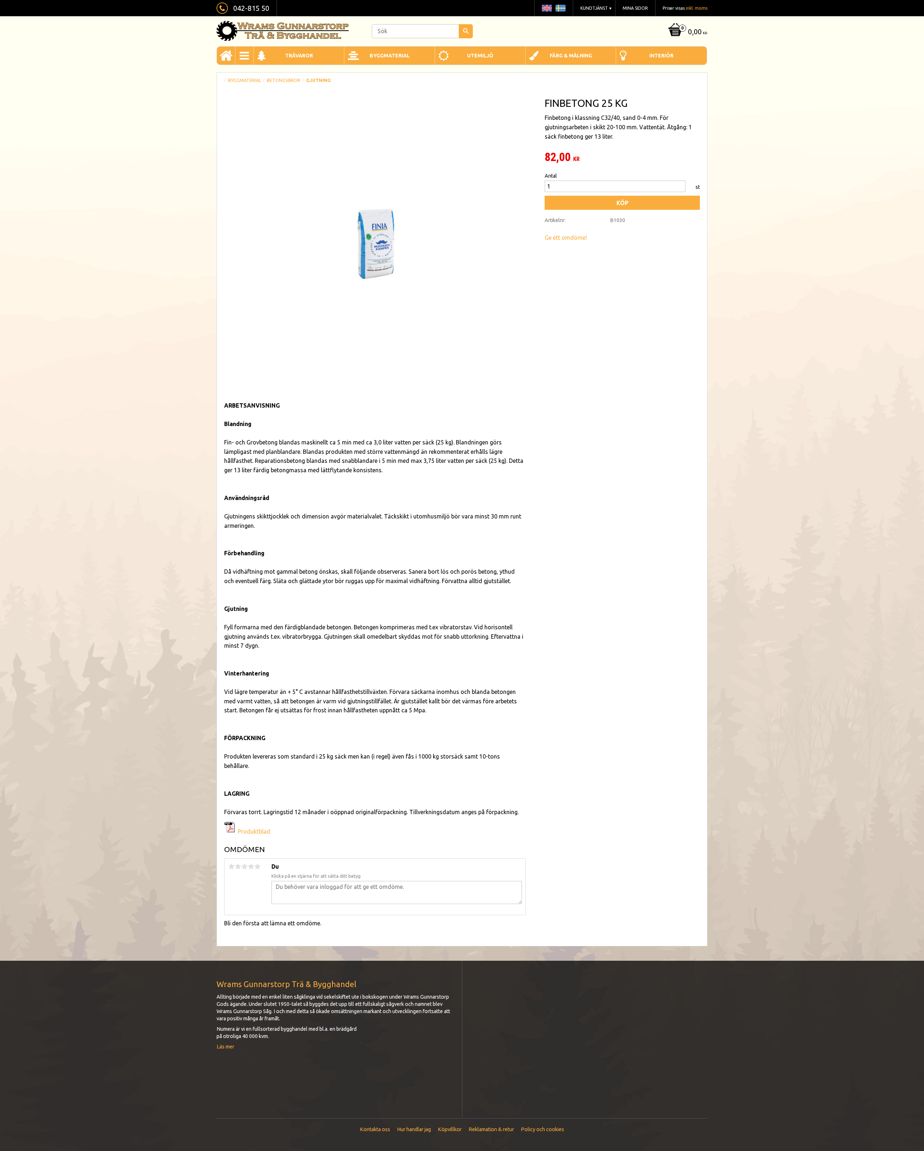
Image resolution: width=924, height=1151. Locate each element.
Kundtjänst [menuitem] (594, 8)
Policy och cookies (542, 1129)
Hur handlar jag (414, 1129)
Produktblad (254, 831)
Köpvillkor (450, 1129)
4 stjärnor (251, 866)
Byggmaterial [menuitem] (390, 55)
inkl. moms (696, 8)
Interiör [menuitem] (661, 55)
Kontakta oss (375, 1129)
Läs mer (225, 1047)
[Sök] (466, 31)
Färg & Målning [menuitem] (571, 55)
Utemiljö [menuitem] (480, 55)
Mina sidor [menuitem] (635, 8)
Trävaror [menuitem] (299, 55)
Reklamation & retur (491, 1129)
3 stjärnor (244, 866)
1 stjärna (231, 866)
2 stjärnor (238, 866)
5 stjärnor (257, 866)
